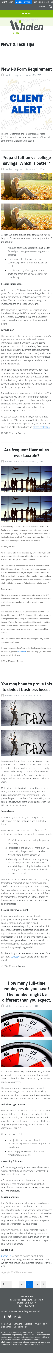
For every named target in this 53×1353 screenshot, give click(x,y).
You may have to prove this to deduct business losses (26, 686)
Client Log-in (7, 2)
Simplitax (38, 2)
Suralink (42, 6)
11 (22, 1284)
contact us (21, 652)
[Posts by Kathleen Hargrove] (3, 75)
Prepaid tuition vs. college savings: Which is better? (26, 160)
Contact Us (6, 1323)
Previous (3, 1284)
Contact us (15, 956)
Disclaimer (6, 1326)
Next (43, 1284)
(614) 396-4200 (26, 1305)
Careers (28, 1323)
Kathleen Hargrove (14, 75)
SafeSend (48, 2)
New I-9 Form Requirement (26, 69)
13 (36, 1284)
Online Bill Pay (20, 1326)
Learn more (39, 1344)
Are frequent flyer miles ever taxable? (26, 452)
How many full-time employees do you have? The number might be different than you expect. (26, 991)
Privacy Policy (41, 1323)
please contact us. (41, 426)
